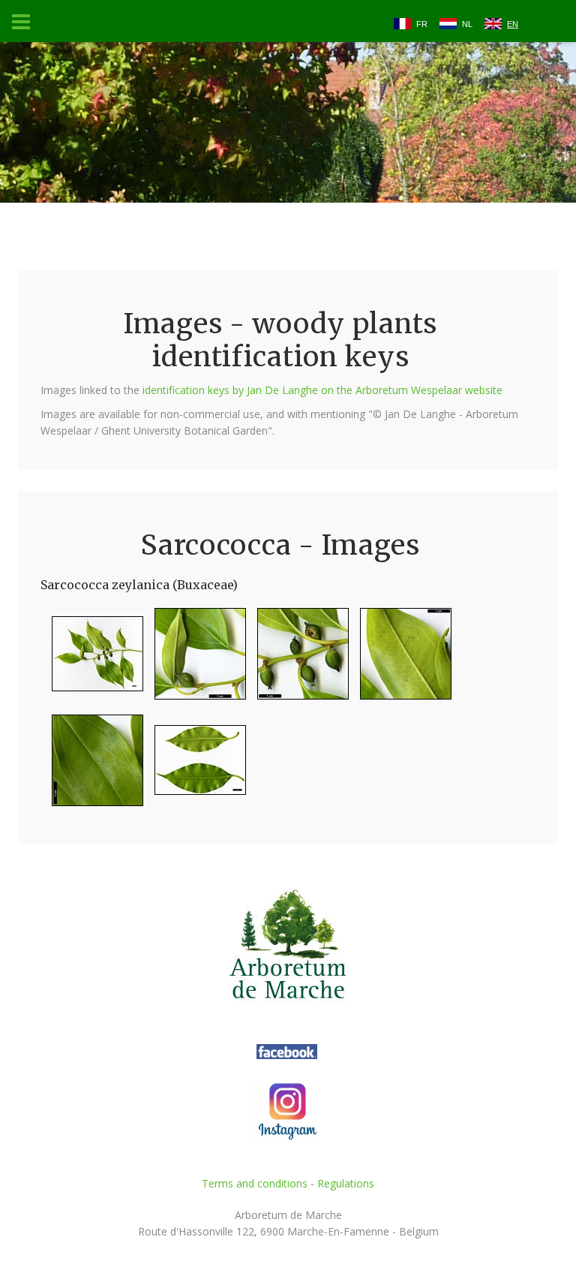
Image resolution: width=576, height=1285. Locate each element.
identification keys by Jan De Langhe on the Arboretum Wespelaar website (322, 390)
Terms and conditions (255, 1183)
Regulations (345, 1183)
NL (467, 24)
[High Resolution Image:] (91, 660)
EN (512, 24)
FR (422, 24)
